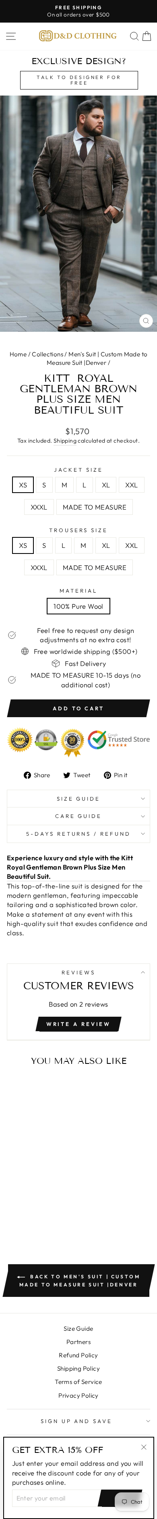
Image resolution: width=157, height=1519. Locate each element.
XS (23, 485)
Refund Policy (78, 1355)
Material (78, 590)
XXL (131, 485)
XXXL (39, 507)
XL (106, 485)
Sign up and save (77, 1421)
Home (18, 354)
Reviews (78, 972)
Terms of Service (78, 1382)
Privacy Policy (78, 1395)
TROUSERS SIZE (78, 530)
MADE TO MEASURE (94, 507)
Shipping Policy (78, 1368)
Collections (47, 354)
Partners (78, 1342)
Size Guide (79, 798)
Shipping (65, 440)
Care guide (78, 816)
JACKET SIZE (78, 469)
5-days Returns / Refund (78, 833)
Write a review (78, 1024)
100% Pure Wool (78, 606)
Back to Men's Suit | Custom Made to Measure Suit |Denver (79, 1280)
